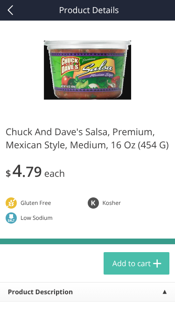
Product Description (40, 292)
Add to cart (131, 263)
